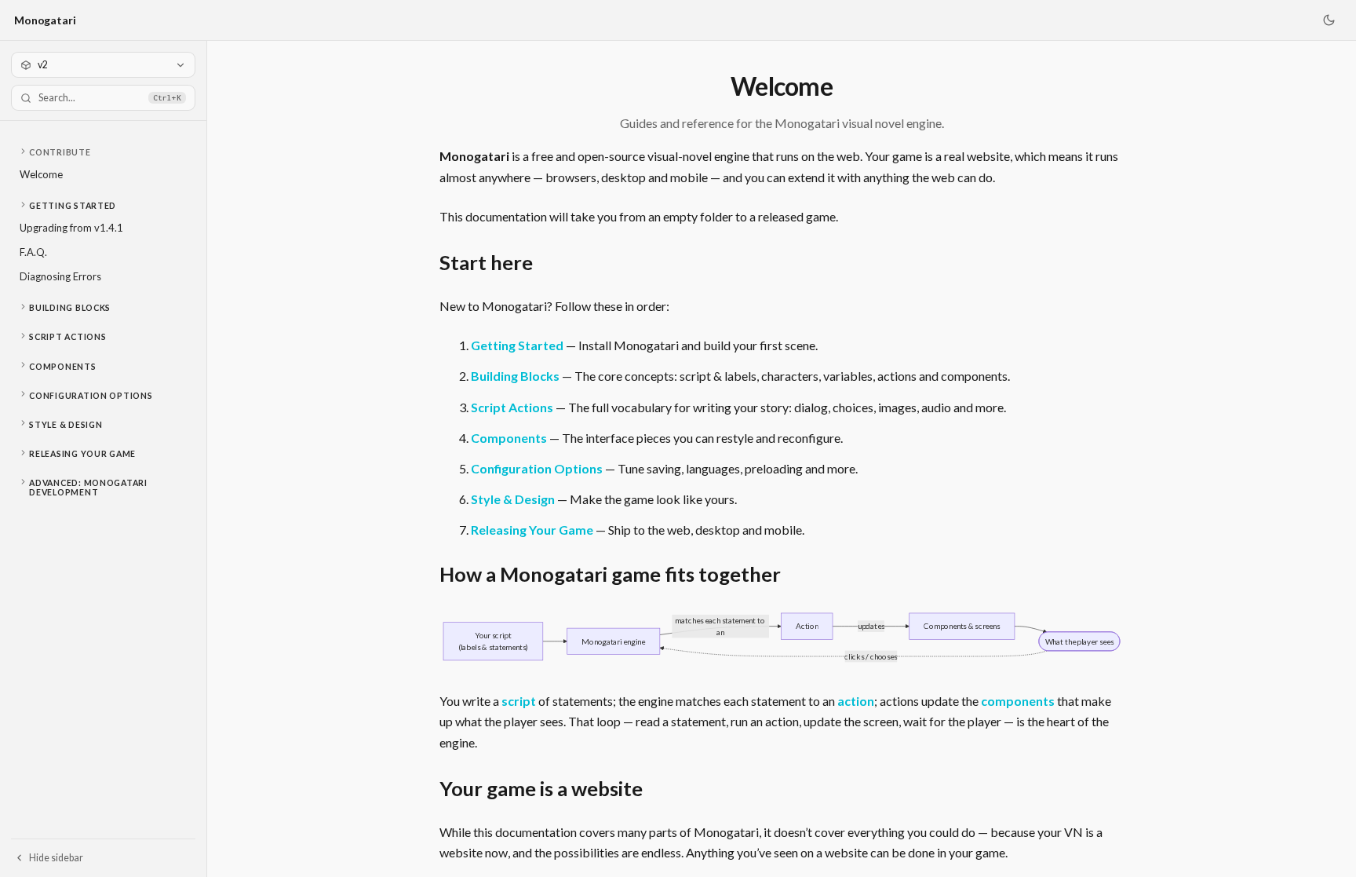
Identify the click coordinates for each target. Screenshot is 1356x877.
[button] (103, 152)
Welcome (41, 174)
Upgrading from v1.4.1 (71, 227)
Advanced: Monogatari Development (88, 487)
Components (62, 366)
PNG (1099, 627)
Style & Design (65, 424)
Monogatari (45, 20)
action (855, 700)
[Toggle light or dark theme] (1328, 20)
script (518, 700)
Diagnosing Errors (60, 276)
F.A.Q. (33, 252)
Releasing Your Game (82, 454)
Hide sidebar (56, 858)
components (1018, 700)
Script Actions (67, 337)
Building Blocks (70, 307)
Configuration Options (90, 395)
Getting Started (72, 205)
